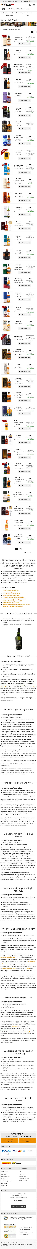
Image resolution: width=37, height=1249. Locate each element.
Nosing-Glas (15, 1026)
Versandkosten (5, 1176)
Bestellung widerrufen (18, 1206)
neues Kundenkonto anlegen (27, 1140)
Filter (27, 15)
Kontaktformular (18, 1200)
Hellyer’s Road (5, 685)
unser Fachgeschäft (6, 1181)
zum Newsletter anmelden (10, 1140)
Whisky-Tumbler (29, 1032)
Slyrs (34, 687)
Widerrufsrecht (23, 1180)
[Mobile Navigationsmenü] (4, 9)
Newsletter (4, 1185)
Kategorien (9, 15)
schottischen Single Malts (8, 957)
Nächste (28, 552)
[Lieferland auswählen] (12, 4)
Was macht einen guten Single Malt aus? (14, 599)
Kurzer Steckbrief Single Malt (11, 590)
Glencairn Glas (5, 1030)
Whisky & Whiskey (20, 12)
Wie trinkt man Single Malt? (11, 602)
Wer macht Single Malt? (9, 592)
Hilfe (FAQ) (4, 1174)
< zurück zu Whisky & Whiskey (8, 12)
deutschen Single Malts (9, 968)
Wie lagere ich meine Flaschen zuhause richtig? (16, 604)
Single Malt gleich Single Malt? (11, 593)
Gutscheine (4, 1183)
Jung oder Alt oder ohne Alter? (11, 595)
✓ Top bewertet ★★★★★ (28, 1)
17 (20, 549)
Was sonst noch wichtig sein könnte (13, 606)
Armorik (3, 687)
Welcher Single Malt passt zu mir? (12, 601)
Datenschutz (22, 1176)
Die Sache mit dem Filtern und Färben (14, 597)
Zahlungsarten (5, 1179)
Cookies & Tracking (24, 1178)
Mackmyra (21, 685)
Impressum (22, 1174)
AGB (20, 1171)
